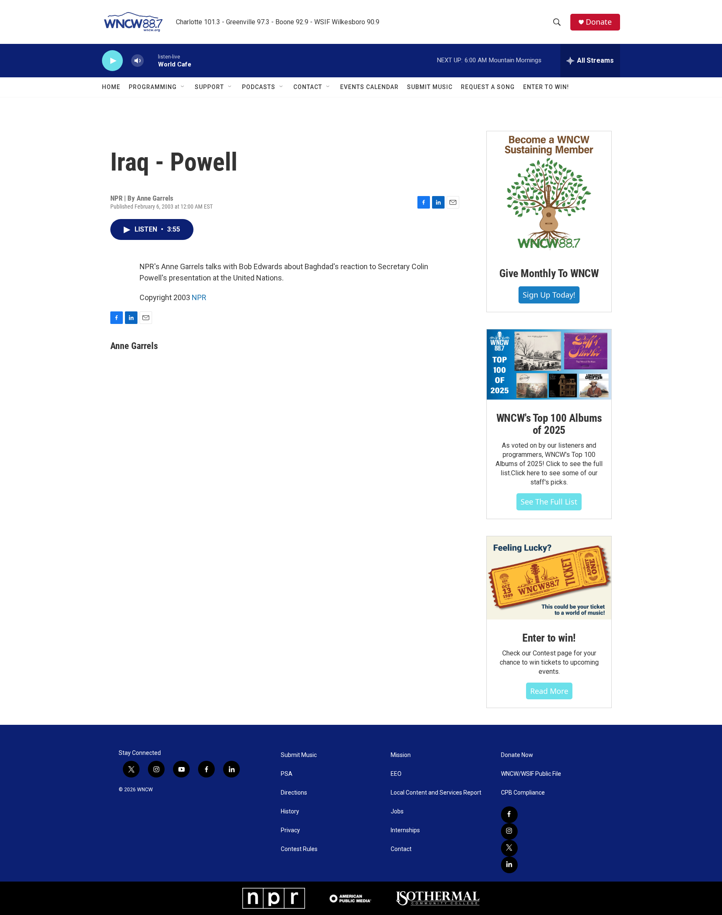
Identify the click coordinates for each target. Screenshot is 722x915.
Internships (405, 830)
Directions (294, 793)
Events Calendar (369, 87)
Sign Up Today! (549, 295)
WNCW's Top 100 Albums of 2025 (549, 424)
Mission (401, 755)
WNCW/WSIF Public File (531, 774)
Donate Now (517, 755)
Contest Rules (299, 849)
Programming (153, 87)
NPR (199, 297)
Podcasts (258, 87)
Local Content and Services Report (436, 793)
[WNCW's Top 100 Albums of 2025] (549, 364)
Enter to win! (549, 638)
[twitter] (509, 848)
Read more (549, 691)
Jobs (397, 811)
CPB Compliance (523, 793)
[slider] (151, 60)
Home (111, 87)
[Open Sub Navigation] (183, 87)
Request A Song (488, 87)
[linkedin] (509, 864)
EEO (396, 774)
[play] (112, 61)
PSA (286, 774)
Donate (599, 22)
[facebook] (509, 814)
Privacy (290, 830)
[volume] (137, 60)
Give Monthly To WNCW (549, 273)
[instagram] (509, 831)
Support (209, 87)
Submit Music (430, 87)
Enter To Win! (546, 87)
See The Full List (549, 502)
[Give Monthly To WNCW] (549, 193)
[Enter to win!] (549, 577)
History (290, 811)
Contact (307, 87)
